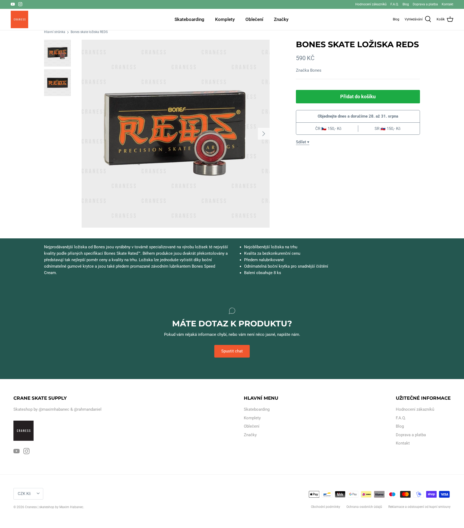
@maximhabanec (54, 409)
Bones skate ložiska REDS (89, 32)
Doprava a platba (425, 4)
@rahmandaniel (88, 409)
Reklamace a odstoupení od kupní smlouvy (419, 507)
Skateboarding (189, 19)
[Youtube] (13, 4)
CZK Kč (24, 493)
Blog (406, 4)
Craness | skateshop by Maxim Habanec (54, 507)
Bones (315, 70)
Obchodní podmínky (325, 507)
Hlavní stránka (54, 32)
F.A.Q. (394, 4)
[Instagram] (20, 4)
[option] (176, 134)
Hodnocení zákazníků (371, 4)
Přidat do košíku (358, 96)
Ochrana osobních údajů (364, 507)
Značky (281, 19)
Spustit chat (232, 351)
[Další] (264, 134)
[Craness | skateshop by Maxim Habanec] (19, 19)
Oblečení (254, 19)
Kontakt (447, 4)
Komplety (225, 19)
